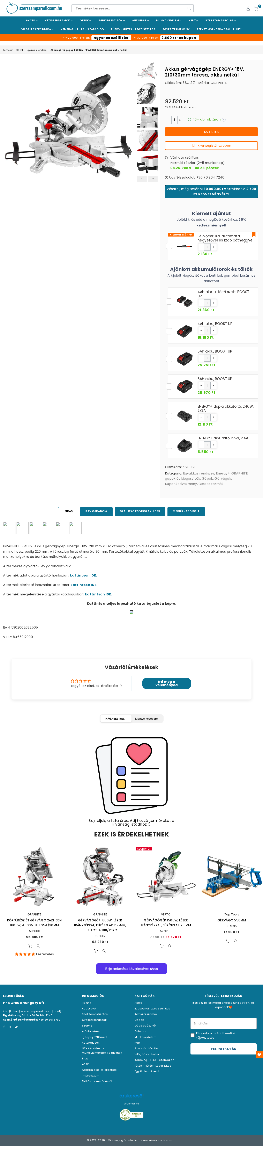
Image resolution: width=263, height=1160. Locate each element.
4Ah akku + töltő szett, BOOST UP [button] (223, 293)
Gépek (84, 20)
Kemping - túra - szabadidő (82, 29)
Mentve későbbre (146, 718)
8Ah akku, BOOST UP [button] (214, 378)
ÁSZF (85, 1064)
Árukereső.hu (131, 1103)
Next (131, 147)
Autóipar (139, 20)
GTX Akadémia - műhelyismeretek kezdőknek (102, 1050)
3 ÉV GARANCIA (96, 511)
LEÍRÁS (68, 511)
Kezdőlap (8, 50)
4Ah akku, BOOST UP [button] (214, 323)
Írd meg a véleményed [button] (167, 683)
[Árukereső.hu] (131, 1098)
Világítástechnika (36, 29)
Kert (193, 20)
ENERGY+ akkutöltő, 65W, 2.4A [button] (222, 438)
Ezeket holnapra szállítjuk (152, 1008)
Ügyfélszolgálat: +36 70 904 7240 (196, 177)
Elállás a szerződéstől (97, 1081)
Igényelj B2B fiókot (94, 1037)
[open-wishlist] (259, 1054)
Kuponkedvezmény (181, 483)
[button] (201, 247)
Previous (6, 147)
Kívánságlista (115, 718)
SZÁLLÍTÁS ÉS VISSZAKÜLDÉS (140, 511)
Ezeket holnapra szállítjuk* (219, 29)
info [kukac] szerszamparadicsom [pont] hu (34, 1011)
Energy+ (223, 473)
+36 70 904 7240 (41, 1015)
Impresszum (90, 1076)
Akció (31, 20)
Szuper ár (144, 848)
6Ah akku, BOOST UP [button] (214, 351)
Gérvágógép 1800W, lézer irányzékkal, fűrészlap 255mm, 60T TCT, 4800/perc (100, 925)
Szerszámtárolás (219, 20)
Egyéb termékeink (176, 29)
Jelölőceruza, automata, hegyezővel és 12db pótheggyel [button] (225, 238)
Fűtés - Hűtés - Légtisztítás (153, 1066)
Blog (85, 1058)
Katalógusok (91, 1043)
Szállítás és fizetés (95, 1014)
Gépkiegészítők (110, 20)
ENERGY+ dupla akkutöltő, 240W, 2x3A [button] (225, 408)
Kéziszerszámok (58, 20)
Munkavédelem (168, 20)
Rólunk (86, 1003)
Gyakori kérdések (94, 1020)
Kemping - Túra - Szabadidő (154, 1060)
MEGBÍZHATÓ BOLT (186, 511)
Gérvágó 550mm (231, 920)
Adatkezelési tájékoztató (99, 1070)
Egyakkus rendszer (37, 50)
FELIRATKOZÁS (223, 1048)
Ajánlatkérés (91, 1031)
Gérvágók (223, 478)
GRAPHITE (219, 82)
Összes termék (211, 483)
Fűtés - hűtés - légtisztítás (133, 29)
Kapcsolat (89, 1008)
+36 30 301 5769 (49, 1020)
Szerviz (87, 1026)
